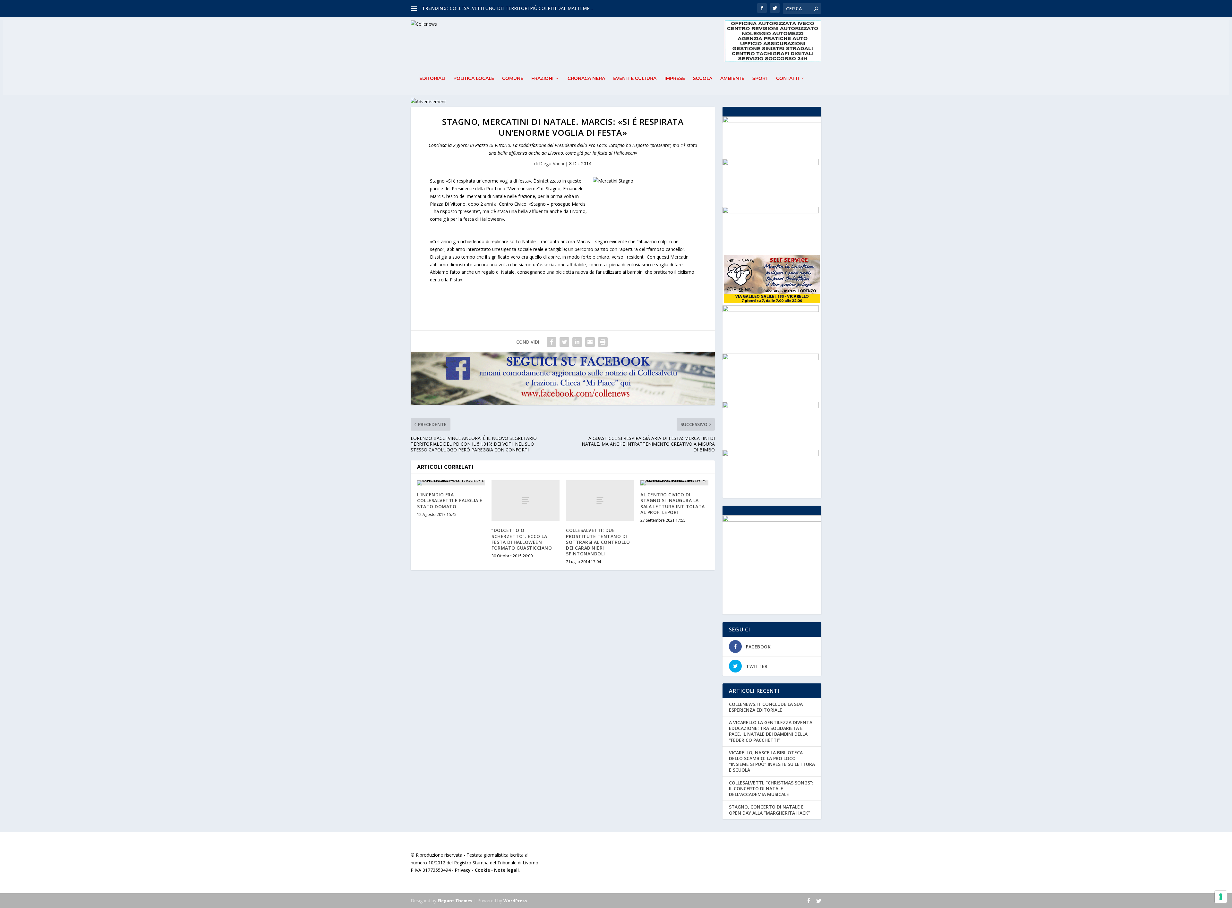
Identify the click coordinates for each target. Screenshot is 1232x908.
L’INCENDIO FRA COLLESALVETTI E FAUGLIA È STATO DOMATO (450, 500)
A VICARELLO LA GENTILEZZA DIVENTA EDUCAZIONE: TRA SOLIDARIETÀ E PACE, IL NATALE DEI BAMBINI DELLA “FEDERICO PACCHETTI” (770, 731)
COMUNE (512, 78)
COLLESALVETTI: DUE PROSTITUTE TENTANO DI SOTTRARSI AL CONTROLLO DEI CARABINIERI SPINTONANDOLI (598, 542)
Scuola (702, 78)
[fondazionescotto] (771, 358)
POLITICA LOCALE (473, 78)
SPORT (760, 78)
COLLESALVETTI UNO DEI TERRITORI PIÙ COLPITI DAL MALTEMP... (521, 8)
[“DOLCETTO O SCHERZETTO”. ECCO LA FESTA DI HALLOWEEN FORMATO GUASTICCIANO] (526, 500)
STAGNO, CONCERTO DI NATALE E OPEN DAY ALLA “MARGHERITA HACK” (769, 810)
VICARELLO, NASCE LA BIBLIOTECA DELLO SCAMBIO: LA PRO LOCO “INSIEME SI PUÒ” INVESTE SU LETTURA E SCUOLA (772, 761)
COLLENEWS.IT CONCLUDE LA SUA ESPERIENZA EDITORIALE (766, 707)
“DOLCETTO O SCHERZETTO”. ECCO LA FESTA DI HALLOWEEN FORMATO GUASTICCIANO (522, 539)
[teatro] (771, 212)
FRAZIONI (542, 78)
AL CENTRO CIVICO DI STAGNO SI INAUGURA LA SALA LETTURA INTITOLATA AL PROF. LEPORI (672, 503)
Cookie (482, 870)
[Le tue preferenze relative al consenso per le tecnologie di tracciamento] (1221, 897)
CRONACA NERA (586, 78)
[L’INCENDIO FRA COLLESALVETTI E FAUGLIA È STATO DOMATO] (451, 482)
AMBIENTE (732, 78)
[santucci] (771, 406)
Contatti (787, 78)
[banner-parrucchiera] (771, 454)
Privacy (463, 870)
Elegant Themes (455, 901)
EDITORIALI (432, 78)
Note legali (506, 870)
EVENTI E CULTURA (634, 78)
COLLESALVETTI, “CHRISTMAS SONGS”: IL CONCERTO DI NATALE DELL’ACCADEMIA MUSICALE (771, 788)
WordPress (515, 901)
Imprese (674, 78)
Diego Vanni (551, 163)
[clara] (771, 163)
